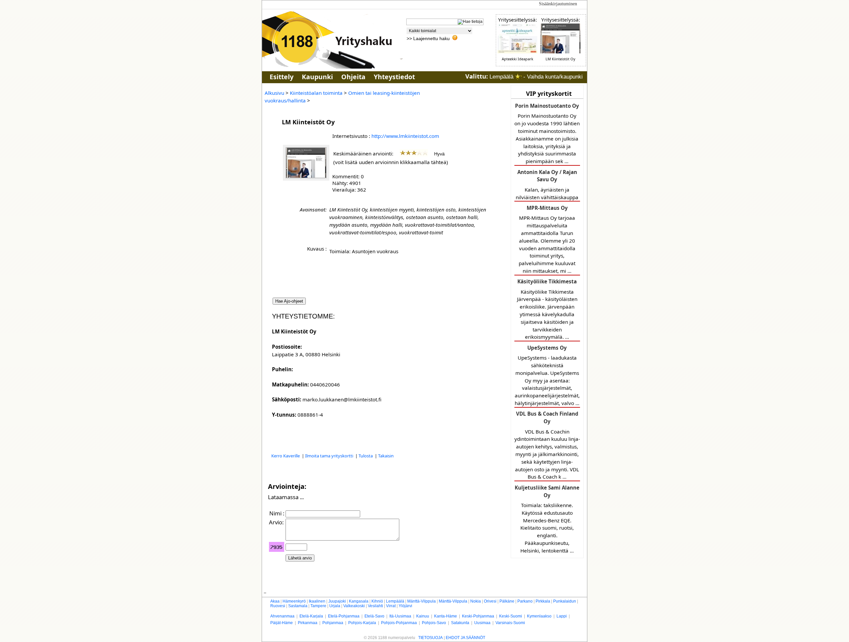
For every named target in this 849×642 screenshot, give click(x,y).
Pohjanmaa (332, 622)
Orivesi (490, 601)
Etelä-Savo (374, 616)
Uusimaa (482, 622)
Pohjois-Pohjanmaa (399, 622)
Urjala (334, 606)
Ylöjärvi (405, 606)
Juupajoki (337, 601)
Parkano (525, 601)
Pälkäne (506, 601)
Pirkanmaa (307, 622)
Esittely (282, 76)
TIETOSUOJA (430, 637)
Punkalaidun (564, 601)
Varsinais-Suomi (510, 622)
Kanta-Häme (445, 616)
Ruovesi (277, 606)
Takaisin (386, 456)
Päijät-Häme (281, 622)
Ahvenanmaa (282, 616)
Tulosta (366, 456)
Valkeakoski (354, 606)
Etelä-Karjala (311, 616)
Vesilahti (375, 606)
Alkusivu (274, 92)
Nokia (475, 601)
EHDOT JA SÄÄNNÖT (465, 637)
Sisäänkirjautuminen (558, 3)
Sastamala (297, 606)
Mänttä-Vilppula (421, 601)
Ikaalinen (317, 601)
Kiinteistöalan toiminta (316, 92)
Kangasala (358, 601)
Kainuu (422, 616)
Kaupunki (317, 76)
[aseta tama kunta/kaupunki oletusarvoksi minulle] (518, 77)
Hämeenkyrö (294, 601)
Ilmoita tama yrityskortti (329, 456)
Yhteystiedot (394, 76)
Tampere (318, 606)
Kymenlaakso (539, 616)
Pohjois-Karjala (362, 622)
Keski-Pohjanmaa (478, 616)
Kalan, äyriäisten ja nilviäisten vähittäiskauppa (547, 185)
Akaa (275, 601)
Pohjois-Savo (434, 622)
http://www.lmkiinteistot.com (405, 136)
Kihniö (377, 601)
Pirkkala (543, 601)
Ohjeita (353, 76)
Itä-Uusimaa (400, 616)
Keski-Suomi (510, 616)
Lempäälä (395, 601)
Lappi (561, 616)
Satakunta (460, 622)
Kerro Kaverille (286, 456)
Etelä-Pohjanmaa (343, 616)
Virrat (391, 606)
